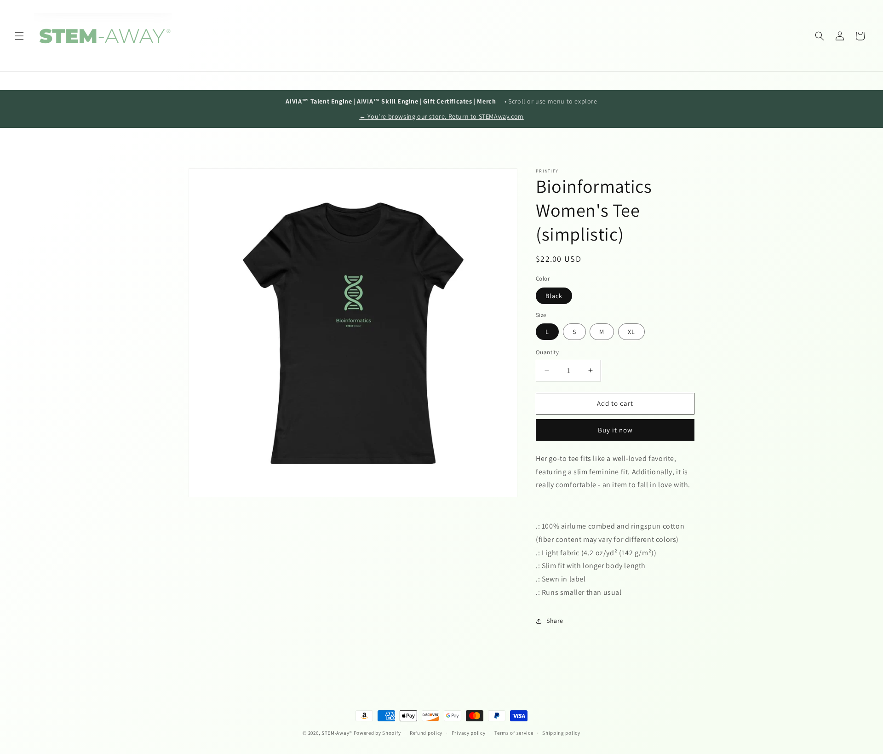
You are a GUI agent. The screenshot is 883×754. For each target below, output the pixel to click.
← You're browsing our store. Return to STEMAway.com (441, 116)
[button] (19, 36)
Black (553, 296)
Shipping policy (561, 733)
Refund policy (426, 733)
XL (631, 332)
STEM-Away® (336, 733)
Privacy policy (469, 733)
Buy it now (615, 430)
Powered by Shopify (377, 733)
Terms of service (513, 733)
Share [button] (554, 620)
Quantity (547, 352)
